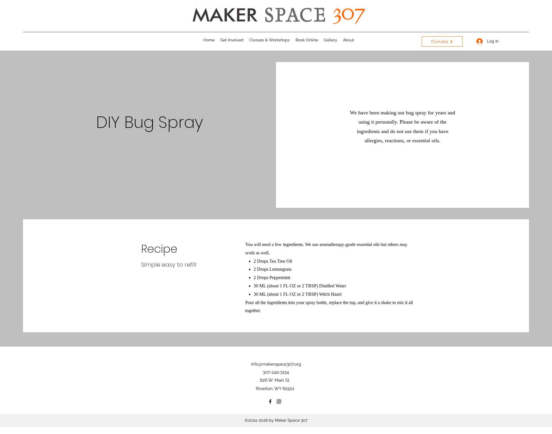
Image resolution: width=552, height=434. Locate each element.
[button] (231, 40)
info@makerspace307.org (276, 364)
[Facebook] (270, 401)
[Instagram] (279, 401)
